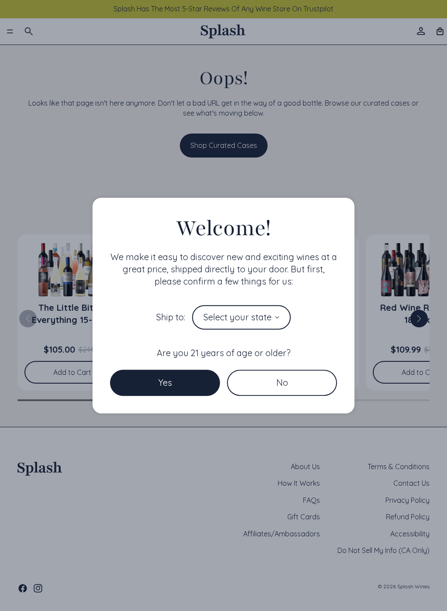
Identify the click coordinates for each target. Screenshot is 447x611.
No (282, 382)
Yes (165, 382)
